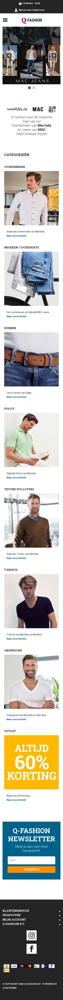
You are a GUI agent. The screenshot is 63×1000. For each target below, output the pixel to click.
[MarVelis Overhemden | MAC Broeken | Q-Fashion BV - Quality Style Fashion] (37, 19)
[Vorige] (9, 55)
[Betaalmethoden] (6, 966)
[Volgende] (54, 55)
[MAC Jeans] (38, 109)
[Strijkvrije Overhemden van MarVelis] (17, 109)
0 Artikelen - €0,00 (31, 3)
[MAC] (31, 55)
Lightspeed (9, 987)
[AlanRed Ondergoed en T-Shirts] (52, 109)
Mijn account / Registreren (31, 10)
